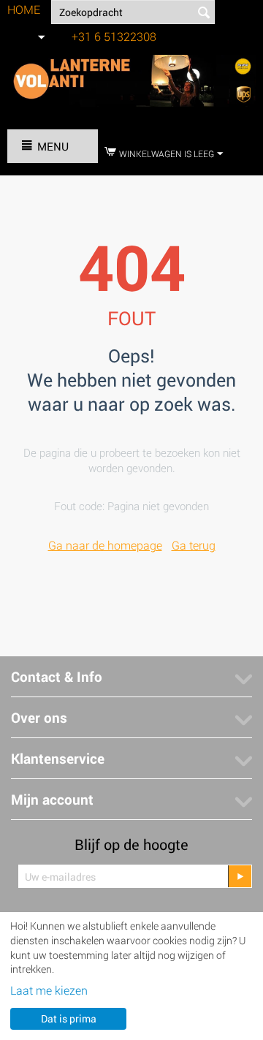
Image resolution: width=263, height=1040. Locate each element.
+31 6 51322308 (114, 36)
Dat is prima (68, 1018)
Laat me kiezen (49, 990)
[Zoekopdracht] (204, 13)
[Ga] (239, 876)
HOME (23, 9)
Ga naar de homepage (105, 545)
